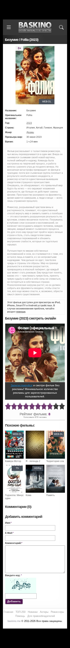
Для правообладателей (41, 616)
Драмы (30, 132)
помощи (20, 311)
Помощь (20, 616)
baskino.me (14, 621)
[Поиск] (61, 27)
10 (62, 406)
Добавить (14, 601)
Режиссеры (57, 611)
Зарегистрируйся (21, 385)
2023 (29, 123)
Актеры (44, 611)
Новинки (33, 611)
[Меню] (9, 27)
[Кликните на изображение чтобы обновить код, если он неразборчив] (20, 579)
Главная (8, 611)
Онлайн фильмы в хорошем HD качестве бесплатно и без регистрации (35, 27)
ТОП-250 (20, 611)
